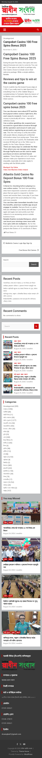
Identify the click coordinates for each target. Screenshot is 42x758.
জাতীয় (5, 443)
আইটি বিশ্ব (6, 415)
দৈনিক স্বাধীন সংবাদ (26, 748)
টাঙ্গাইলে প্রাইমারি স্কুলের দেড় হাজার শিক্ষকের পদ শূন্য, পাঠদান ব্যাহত (25, 367)
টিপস (4, 446)
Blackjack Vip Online (10, 167)
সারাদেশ (19, 341)
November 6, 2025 (9, 50)
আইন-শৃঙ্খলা (17, 374)
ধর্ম (4, 454)
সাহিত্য (5, 485)
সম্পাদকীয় (6, 479)
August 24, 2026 (20, 349)
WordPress (28, 754)
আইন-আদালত (7, 417)
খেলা (4, 437)
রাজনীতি (5, 471)
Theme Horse (24, 751)
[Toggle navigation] (5, 29)
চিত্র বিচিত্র (6, 440)
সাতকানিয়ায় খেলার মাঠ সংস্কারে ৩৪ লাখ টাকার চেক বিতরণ (19, 283)
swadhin (30, 349)
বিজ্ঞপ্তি (5, 463)
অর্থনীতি (5, 412)
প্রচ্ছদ (15, 341)
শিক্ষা (4, 477)
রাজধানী (5, 468)
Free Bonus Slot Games (27, 250)
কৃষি (4, 434)
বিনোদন (5, 465)
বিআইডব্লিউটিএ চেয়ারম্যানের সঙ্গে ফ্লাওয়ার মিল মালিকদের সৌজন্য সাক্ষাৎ (26, 389)
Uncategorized (8, 406)
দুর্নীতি (5, 451)
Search (6, 260)
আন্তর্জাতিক (6, 426)
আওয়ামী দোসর (7, 423)
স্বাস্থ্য (5, 491)
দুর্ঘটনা (5, 448)
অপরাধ (5, 409)
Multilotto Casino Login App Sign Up (19, 243)
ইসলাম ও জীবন (7, 429)
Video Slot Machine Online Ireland (15, 170)
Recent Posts (12, 337)
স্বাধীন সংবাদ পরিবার (9, 488)
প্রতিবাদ (5, 460)
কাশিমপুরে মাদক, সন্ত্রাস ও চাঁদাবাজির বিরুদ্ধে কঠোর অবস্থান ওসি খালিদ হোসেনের (25, 379)
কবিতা (5, 432)
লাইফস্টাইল (6, 474)
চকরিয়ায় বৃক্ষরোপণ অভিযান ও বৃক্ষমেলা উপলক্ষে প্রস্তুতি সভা (19, 286)
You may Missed (11, 498)
